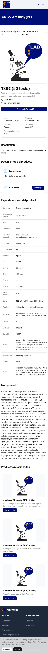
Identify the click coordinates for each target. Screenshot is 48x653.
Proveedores (7, 630)
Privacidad (30, 625)
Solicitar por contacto (17, 176)
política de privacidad (18, 644)
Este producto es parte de (19, 32)
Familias (5, 625)
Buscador (6, 621)
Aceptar (18, 649)
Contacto (29, 621)
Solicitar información (26, 109)
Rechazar (7, 649)
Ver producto (10, 510)
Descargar (38, 188)
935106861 (10, 100)
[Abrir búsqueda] (38, 5)
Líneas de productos (10, 635)
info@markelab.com (12, 103)
